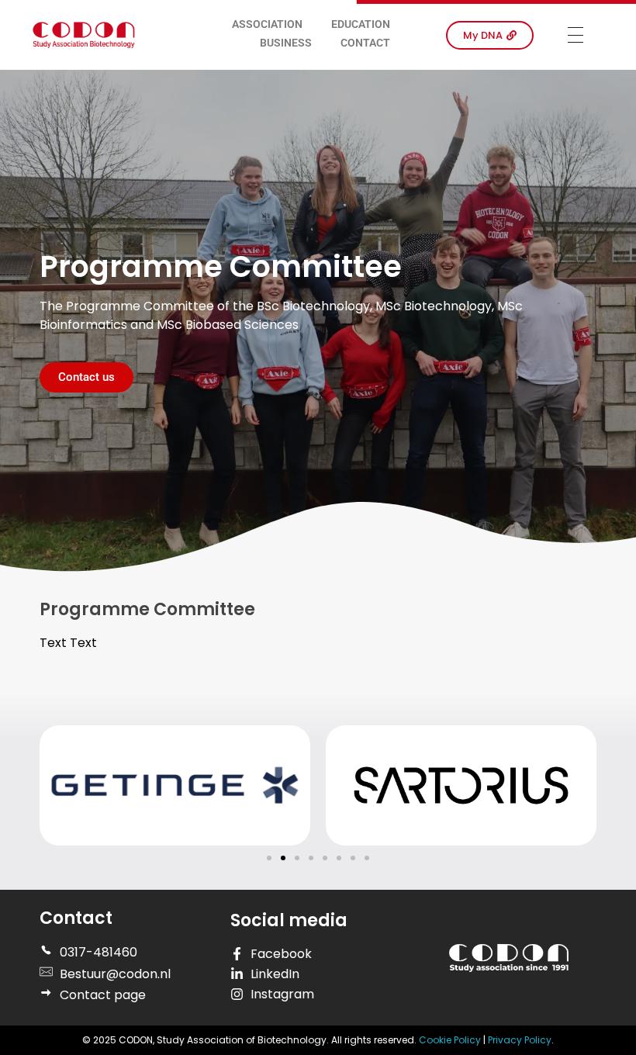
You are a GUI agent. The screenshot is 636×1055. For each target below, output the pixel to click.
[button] (269, 858)
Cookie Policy (451, 1039)
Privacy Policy (519, 1039)
